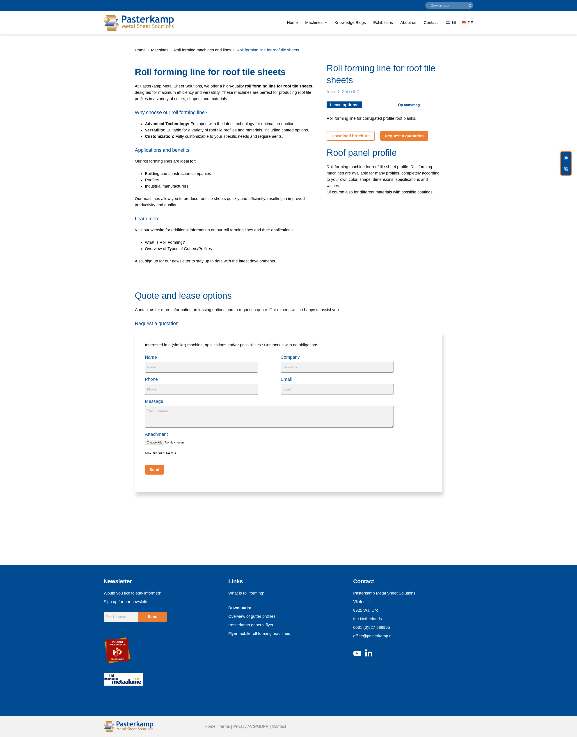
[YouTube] (357, 653)
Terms (224, 726)
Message (154, 401)
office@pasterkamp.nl (372, 636)
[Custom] (566, 158)
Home (292, 22)
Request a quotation (404, 136)
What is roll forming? (246, 593)
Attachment (156, 434)
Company (290, 357)
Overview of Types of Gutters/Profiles (178, 248)
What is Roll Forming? (165, 242)
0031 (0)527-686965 (371, 627)
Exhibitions (383, 22)
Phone (151, 379)
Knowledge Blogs (350, 22)
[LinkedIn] (369, 653)
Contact (431, 22)
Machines (314, 22)
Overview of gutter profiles (251, 616)
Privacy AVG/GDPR (251, 726)
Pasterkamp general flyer (250, 625)
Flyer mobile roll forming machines (259, 633)
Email (286, 379)
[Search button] (470, 5)
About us (408, 22)
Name (151, 357)
